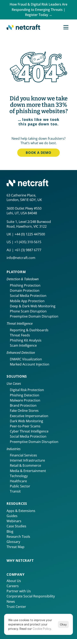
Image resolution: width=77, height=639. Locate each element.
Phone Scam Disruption (28, 311)
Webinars (14, 521)
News (11, 601)
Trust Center (16, 606)
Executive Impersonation (29, 416)
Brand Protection (23, 405)
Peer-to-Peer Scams (25, 426)
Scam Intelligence (23, 345)
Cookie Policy (42, 628)
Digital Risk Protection (27, 390)
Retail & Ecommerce (25, 465)
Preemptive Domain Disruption (34, 316)
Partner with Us (19, 591)
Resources (17, 503)
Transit (15, 491)
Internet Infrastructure (27, 460)
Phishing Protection (25, 285)
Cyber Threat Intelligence (29, 431)
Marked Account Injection (29, 364)
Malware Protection (25, 400)
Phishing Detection (24, 395)
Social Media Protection (28, 295)
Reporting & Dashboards (29, 330)
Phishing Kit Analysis (25, 340)
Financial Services (23, 455)
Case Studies (16, 526)
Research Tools (18, 536)
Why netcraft (20, 560)
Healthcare (18, 481)
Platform (16, 272)
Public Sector (20, 486)
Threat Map (15, 547)
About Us (14, 581)
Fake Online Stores (24, 410)
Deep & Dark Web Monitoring (32, 306)
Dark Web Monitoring (26, 421)
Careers (13, 586)
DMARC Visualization (26, 359)
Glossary (13, 541)
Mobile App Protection (27, 301)
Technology (19, 476)
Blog (10, 531)
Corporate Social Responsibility (31, 596)
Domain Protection (24, 290)
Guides (12, 516)
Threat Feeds (20, 335)
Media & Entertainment (28, 471)
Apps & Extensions (21, 510)
